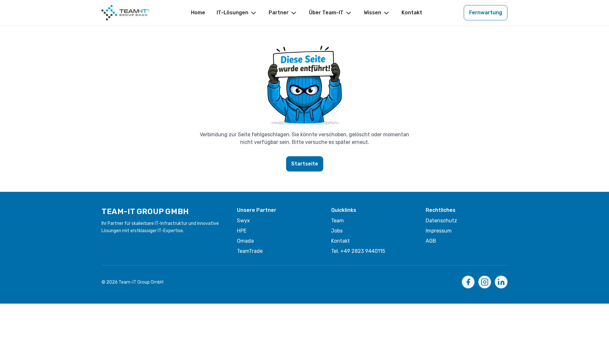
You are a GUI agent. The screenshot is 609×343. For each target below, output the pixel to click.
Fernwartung (485, 13)
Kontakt (412, 13)
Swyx (243, 221)
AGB (431, 241)
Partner (279, 13)
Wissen (372, 13)
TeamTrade (250, 251)
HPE (241, 231)
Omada (245, 241)
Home (198, 13)
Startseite (304, 164)
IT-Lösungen (232, 13)
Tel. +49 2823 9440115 (358, 251)
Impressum (439, 231)
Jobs (337, 231)
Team (337, 221)
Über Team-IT (326, 13)
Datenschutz (441, 221)
